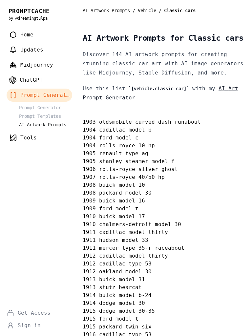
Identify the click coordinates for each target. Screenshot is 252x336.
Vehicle (147, 10)
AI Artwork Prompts (106, 10)
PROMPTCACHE (29, 11)
